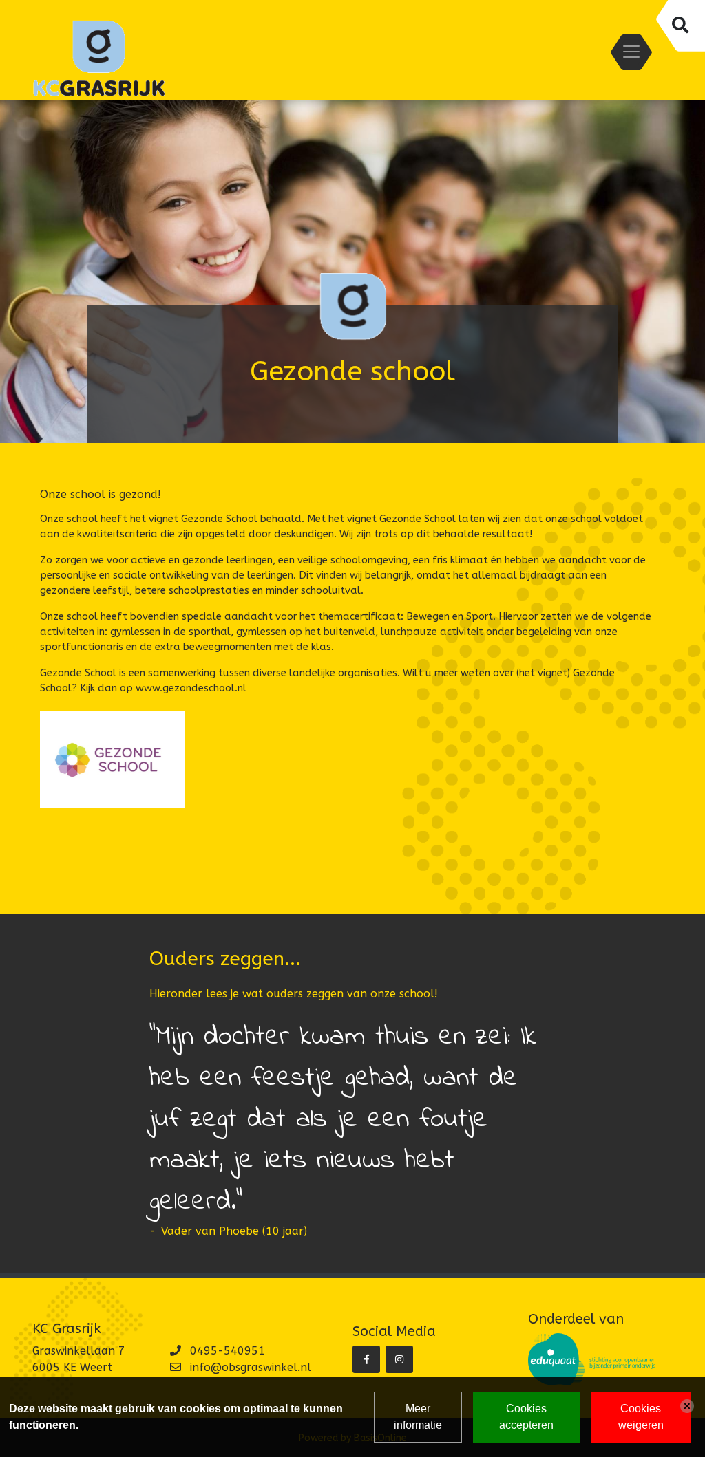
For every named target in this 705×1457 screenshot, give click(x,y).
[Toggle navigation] (631, 52)
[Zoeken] (679, 26)
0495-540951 (227, 1350)
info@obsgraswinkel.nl (250, 1367)
